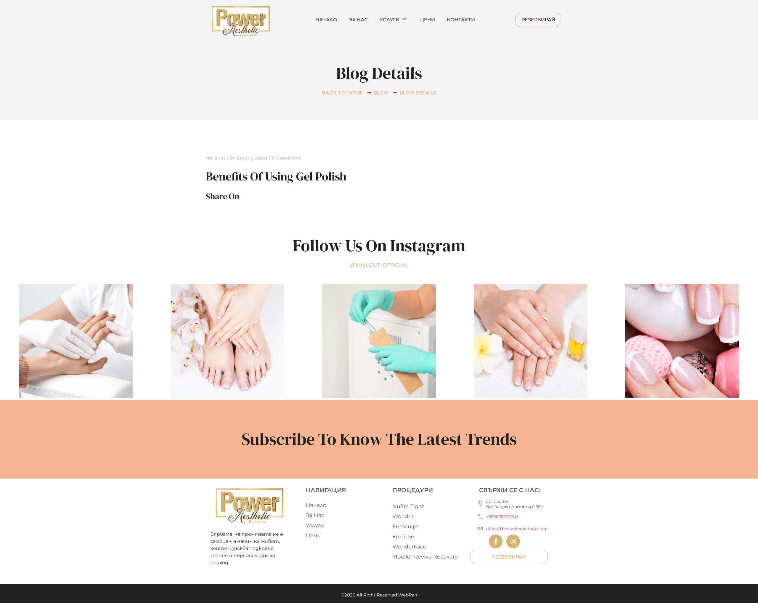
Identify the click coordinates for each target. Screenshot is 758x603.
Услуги (389, 20)
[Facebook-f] (495, 541)
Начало (326, 20)
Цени (427, 20)
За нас (358, 20)
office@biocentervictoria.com (517, 528)
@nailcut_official (379, 265)
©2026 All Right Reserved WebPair (379, 595)
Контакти (461, 20)
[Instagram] (513, 541)
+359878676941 (502, 516)
